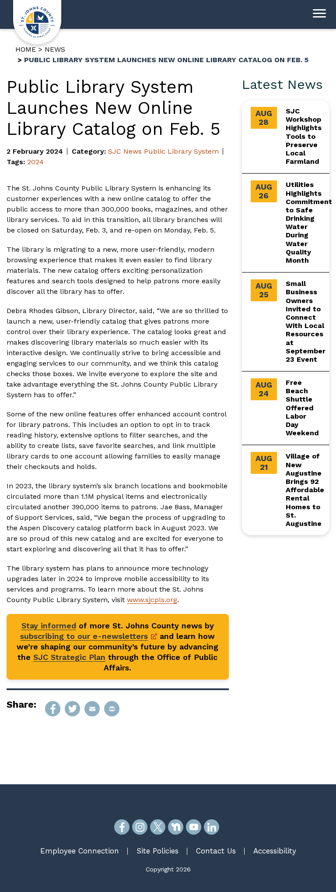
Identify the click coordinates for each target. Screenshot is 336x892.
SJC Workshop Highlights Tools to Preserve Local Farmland (304, 136)
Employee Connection (79, 850)
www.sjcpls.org (152, 600)
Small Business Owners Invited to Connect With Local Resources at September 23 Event (306, 321)
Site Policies (157, 850)
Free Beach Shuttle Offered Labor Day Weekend (302, 407)
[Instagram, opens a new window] (139, 827)
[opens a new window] (52, 708)
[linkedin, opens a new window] (211, 827)
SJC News (125, 151)
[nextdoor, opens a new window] (175, 827)
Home (25, 49)
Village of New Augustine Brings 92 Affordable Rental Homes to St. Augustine (305, 490)
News (55, 49)
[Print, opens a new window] (111, 708)
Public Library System (181, 151)
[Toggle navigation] (319, 14)
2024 (35, 162)
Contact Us (216, 850)
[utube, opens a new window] (193, 827)
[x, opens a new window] (157, 827)
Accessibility (274, 850)
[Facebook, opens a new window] (122, 827)
